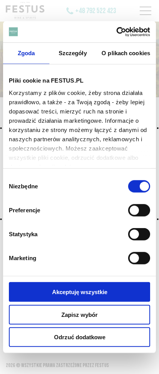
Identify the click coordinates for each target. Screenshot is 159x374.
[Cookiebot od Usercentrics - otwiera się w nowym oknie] (116, 32)
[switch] (139, 210)
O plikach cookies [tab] (125, 53)
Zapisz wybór (79, 314)
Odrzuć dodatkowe (79, 337)
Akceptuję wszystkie (79, 292)
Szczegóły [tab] (73, 53)
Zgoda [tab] (26, 53)
